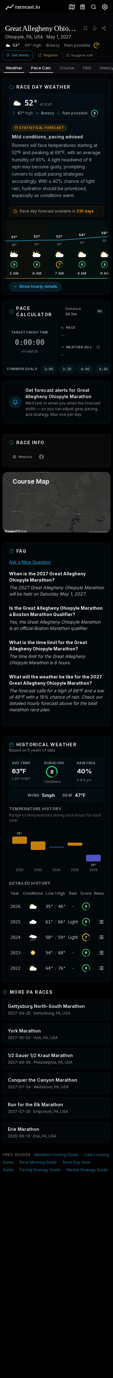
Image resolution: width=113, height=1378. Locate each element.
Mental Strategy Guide (87, 1169)
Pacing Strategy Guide (40, 1169)
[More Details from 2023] (15, 953)
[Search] (92, 7)
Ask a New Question (30, 562)
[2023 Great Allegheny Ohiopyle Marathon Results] (101, 953)
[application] (56, 850)
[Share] (104, 28)
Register (51, 55)
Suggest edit (82, 55)
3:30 (66, 369)
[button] (56, 402)
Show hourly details (38, 286)
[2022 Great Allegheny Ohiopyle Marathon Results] (101, 968)
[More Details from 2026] (15, 906)
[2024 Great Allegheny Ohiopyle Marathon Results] (101, 937)
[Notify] (94, 28)
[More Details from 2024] (15, 937)
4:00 (85, 369)
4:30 (103, 369)
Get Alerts (20, 55)
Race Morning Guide (38, 1162)
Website (25, 457)
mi (100, 311)
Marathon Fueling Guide (56, 1154)
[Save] (85, 28)
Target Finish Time (29, 332)
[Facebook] (41, 456)
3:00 (48, 369)
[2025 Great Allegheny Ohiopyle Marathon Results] (101, 922)
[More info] (98, 347)
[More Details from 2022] (15, 968)
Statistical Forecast (41, 128)
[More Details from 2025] (15, 922)
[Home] (23, 7)
